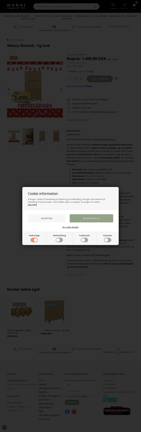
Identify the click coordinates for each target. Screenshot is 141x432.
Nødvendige (34, 235)
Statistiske (107, 235)
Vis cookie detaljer (70, 227)
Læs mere (32, 204)
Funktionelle (84, 235)
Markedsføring (59, 235)
